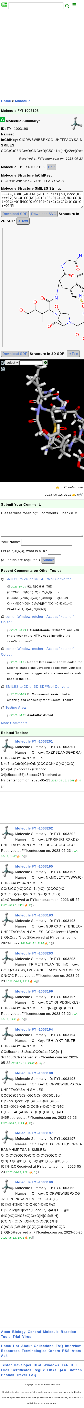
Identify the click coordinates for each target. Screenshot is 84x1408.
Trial (16, 1336)
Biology (19, 1332)
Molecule (23, 101)
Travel (21, 1375)
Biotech (75, 1370)
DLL (74, 1365)
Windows (51, 1365)
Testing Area (16, 707)
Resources (10, 1351)
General (34, 1332)
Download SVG (43, 214)
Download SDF (14, 214)
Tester (6, 1365)
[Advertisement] (42, 54)
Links (51, 1370)
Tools (6, 1336)
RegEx (39, 1370)
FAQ (59, 1346)
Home (6, 101)
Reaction (68, 1332)
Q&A (62, 1370)
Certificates (21, 1370)
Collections (44, 1346)
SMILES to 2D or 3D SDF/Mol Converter (38, 579)
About (26, 1346)
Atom (5, 1332)
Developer (23, 1365)
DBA (38, 1365)
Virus (26, 1336)
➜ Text (23, 221)
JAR (65, 1365)
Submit (48, 560)
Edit (51, 167)
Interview (73, 1346)
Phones (7, 1375)
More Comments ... (16, 723)
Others (54, 1351)
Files (5, 1370)
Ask (4, 1355)
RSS (66, 1351)
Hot (16, 1346)
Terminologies (34, 1351)
